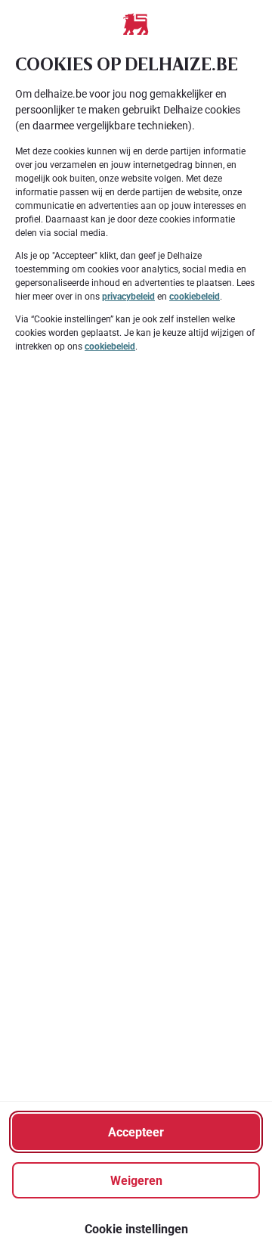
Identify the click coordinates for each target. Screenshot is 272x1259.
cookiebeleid (194, 296)
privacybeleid (128, 296)
